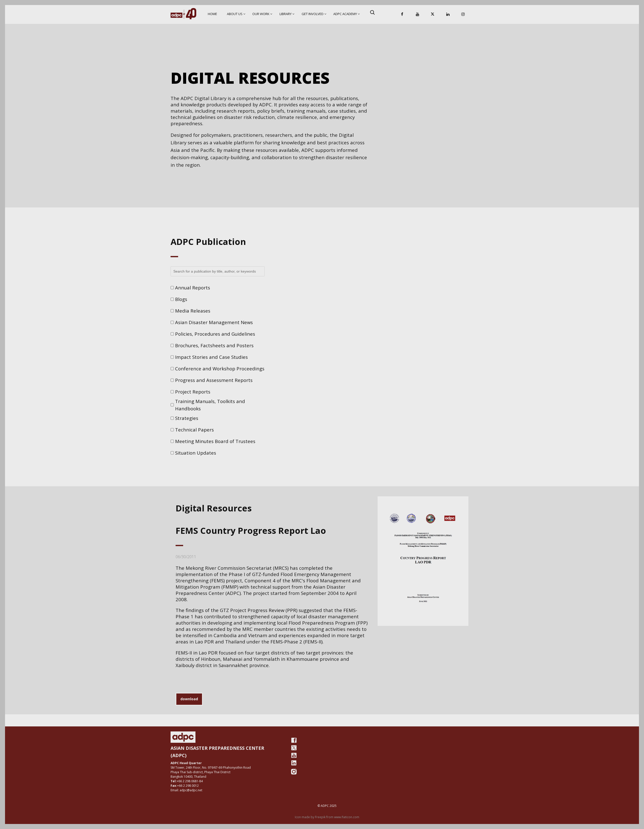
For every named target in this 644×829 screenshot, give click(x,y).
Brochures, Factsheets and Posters (214, 345)
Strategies (186, 418)
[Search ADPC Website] (372, 12)
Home (212, 14)
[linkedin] (294, 762)
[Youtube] (294, 755)
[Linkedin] (448, 14)
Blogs (181, 299)
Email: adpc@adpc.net (186, 790)
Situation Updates (195, 453)
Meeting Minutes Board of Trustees (215, 441)
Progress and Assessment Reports (214, 380)
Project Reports (192, 391)
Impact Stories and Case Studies (211, 357)
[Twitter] (294, 747)
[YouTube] (417, 14)
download (189, 698)
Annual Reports (192, 287)
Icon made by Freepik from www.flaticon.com (327, 817)
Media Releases (192, 311)
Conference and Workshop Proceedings (219, 368)
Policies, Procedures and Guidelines (215, 334)
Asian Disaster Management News (214, 322)
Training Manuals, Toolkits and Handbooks (210, 405)
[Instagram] (463, 14)
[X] (433, 14)
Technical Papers (194, 429)
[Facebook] (402, 14)
